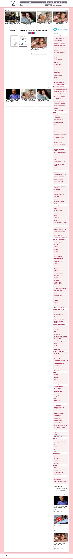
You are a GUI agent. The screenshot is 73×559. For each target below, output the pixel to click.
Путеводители (57, 327)
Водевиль (56, 455)
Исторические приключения (60, 174)
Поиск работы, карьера (58, 422)
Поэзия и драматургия (58, 205)
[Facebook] (30, 33)
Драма (55, 456)
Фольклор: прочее (57, 474)
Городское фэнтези (58, 40)
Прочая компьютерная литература (58, 322)
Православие (56, 356)
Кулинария (56, 389)
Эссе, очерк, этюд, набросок (59, 144)
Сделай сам (56, 396)
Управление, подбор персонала (60, 425)
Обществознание (57, 272)
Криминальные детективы (59, 96)
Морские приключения (59, 176)
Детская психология (58, 258)
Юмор (54, 372)
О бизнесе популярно (58, 420)
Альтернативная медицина (60, 241)
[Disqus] (28, 73)
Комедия (55, 375)
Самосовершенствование (59, 363)
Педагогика (56, 275)
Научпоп (55, 345)
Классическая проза (58, 119)
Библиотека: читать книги (60, 491)
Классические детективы (59, 94)
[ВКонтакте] (28, 33)
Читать (22, 46)
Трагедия (56, 463)
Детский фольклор (58, 198)
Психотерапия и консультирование (58, 283)
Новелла (55, 124)
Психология (56, 280)
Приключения (56, 171)
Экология (56, 302)
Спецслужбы (56, 477)
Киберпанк (56, 50)
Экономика (56, 429)
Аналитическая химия (59, 307)
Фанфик (55, 451)
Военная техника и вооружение (60, 481)
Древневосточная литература (60, 229)
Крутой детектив (57, 98)
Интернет (56, 312)
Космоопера (56, 54)
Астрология (56, 353)
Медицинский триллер (59, 101)
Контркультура (57, 120)
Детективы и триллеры (59, 86)
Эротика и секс (57, 402)
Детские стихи (57, 196)
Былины (55, 467)
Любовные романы (58, 147)
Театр (55, 449)
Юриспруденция (57, 304)
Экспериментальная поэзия (60, 222)
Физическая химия (58, 295)
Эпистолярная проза (58, 142)
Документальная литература (60, 336)
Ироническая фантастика (59, 45)
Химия (55, 298)
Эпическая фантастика (59, 79)
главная (24, 2)
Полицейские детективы (59, 105)
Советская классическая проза (60, 139)
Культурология (57, 265)
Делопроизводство (58, 411)
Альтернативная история (59, 84)
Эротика (55, 167)
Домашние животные (58, 386)
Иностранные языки (58, 261)
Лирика (55, 215)
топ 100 (43, 2)
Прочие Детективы (58, 106)
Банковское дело (57, 405)
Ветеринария (56, 251)
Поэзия (55, 220)
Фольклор (55, 465)
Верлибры (56, 208)
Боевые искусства (57, 479)
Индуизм (56, 355)
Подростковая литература (59, 447)
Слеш (55, 162)
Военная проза (57, 115)
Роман (55, 131)
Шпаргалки (56, 300)
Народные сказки (57, 470)
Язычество (56, 368)
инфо (64, 2)
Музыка (55, 446)
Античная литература (58, 227)
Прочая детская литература (60, 201)
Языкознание (56, 305)
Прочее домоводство (58, 391)
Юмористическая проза (59, 381)
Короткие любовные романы (60, 152)
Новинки (57, 2)
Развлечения (56, 393)
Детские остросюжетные (59, 192)
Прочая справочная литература (60, 326)
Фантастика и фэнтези (58, 35)
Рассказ (55, 129)
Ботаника (56, 249)
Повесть (55, 126)
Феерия (55, 146)
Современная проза (58, 140)
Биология (56, 244)
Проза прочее (56, 127)
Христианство (57, 365)
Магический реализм (58, 122)
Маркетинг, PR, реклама (59, 418)
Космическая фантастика (59, 52)
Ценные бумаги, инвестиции (60, 427)
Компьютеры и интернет (59, 309)
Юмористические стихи (59, 382)
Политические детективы (59, 103)
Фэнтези (55, 77)
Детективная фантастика (59, 43)
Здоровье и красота (58, 388)
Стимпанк (56, 70)
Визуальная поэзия (58, 210)
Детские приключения (59, 194)
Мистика (56, 57)
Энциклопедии (57, 334)
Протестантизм (57, 358)
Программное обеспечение (59, 319)
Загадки (55, 469)
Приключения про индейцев (60, 177)
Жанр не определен (58, 430)
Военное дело (56, 476)
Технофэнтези (57, 72)
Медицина (56, 270)
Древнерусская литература (59, 231)
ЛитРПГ (55, 55)
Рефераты (56, 286)
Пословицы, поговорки (58, 472)
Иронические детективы (59, 91)
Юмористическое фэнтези (59, 82)
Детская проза (57, 189)
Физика (55, 293)
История (55, 263)
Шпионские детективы (58, 110)
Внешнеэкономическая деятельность (59, 408)
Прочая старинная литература (60, 237)
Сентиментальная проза (59, 137)
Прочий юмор (56, 377)
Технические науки (58, 290)
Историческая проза (58, 117)
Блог (37, 2)
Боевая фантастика (58, 36)
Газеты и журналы (57, 440)
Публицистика (57, 349)
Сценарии (56, 461)
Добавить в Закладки (57, 5)
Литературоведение (58, 266)
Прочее (55, 438)
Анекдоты (56, 374)
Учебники (56, 291)
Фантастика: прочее (58, 75)
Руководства (56, 329)
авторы (50, 2)
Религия (55, 361)
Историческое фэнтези (58, 48)
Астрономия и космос (58, 242)
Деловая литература (58, 403)
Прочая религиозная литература (61, 360)
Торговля (56, 423)
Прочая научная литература (60, 278)
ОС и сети (56, 316)
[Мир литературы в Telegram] (60, 30)
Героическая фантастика (59, 38)
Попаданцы (56, 62)
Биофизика (56, 246)
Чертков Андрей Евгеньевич (23, 41)
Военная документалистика (60, 340)
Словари (55, 331)
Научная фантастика (23, 44)
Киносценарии (57, 458)
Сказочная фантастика (59, 66)
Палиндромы (56, 217)
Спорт (55, 398)
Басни (55, 206)
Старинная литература (58, 226)
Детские (55, 185)
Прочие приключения (58, 181)
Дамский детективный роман (60, 89)
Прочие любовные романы (59, 161)
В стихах (55, 212)
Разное (55, 432)
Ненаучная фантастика (59, 60)
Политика (56, 277)
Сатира (55, 379)
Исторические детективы (59, 93)
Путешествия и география (59, 183)
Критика (55, 343)
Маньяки (56, 100)
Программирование (58, 318)
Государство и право (58, 256)
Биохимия (56, 247)
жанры (31, 2)
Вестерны (56, 172)
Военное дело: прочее (58, 483)
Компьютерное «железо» (59, 314)
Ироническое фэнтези (58, 47)
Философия (56, 297)
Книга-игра (56, 199)
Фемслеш (56, 169)
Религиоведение (57, 285)
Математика (56, 268)
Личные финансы (57, 415)
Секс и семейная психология (60, 288)
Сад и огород (56, 395)
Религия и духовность (58, 351)
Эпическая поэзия (57, 224)
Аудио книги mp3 (60, 490)
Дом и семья (56, 384)
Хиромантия (56, 370)
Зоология (56, 259)
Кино (55, 444)
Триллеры (56, 108)
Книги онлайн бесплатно (61, 488)
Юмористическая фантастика (60, 80)
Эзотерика (56, 367)
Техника (55, 434)
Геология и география (58, 254)
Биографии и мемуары (58, 338)
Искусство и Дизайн (58, 341)
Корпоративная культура (59, 413)
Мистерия (56, 460)
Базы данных (56, 311)
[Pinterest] (33, 33)
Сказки (55, 203)
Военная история (57, 253)
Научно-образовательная (59, 239)
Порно (55, 159)
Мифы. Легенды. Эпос (58, 235)
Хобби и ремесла (57, 400)
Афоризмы (56, 114)
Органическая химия (58, 273)
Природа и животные (58, 179)
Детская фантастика (58, 191)
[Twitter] (34, 33)
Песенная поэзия (57, 218)
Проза (54, 112)
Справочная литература (59, 324)
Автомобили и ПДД (58, 436)
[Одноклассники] (31, 33)
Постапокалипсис (58, 64)
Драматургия (56, 213)
